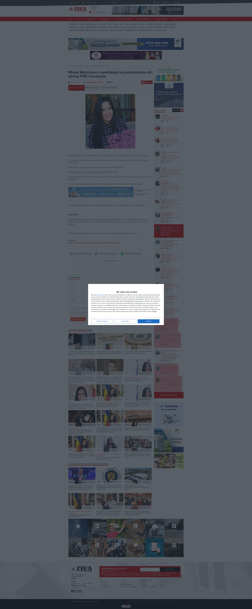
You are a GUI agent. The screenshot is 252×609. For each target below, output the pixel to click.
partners (101, 295)
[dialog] (126, 304)
